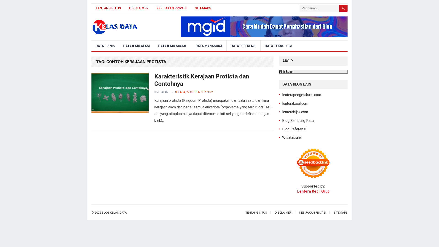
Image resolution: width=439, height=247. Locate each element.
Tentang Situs (108, 8)
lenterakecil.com (295, 103)
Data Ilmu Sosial (172, 46)
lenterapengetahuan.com (301, 95)
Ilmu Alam (161, 92)
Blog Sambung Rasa (298, 120)
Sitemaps (203, 8)
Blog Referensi (294, 129)
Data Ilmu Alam (136, 46)
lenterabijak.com (295, 112)
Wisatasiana (292, 137)
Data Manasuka (208, 46)
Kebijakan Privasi (172, 8)
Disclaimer (138, 8)
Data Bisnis (105, 46)
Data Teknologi (278, 46)
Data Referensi (243, 46)
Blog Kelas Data (114, 212)
